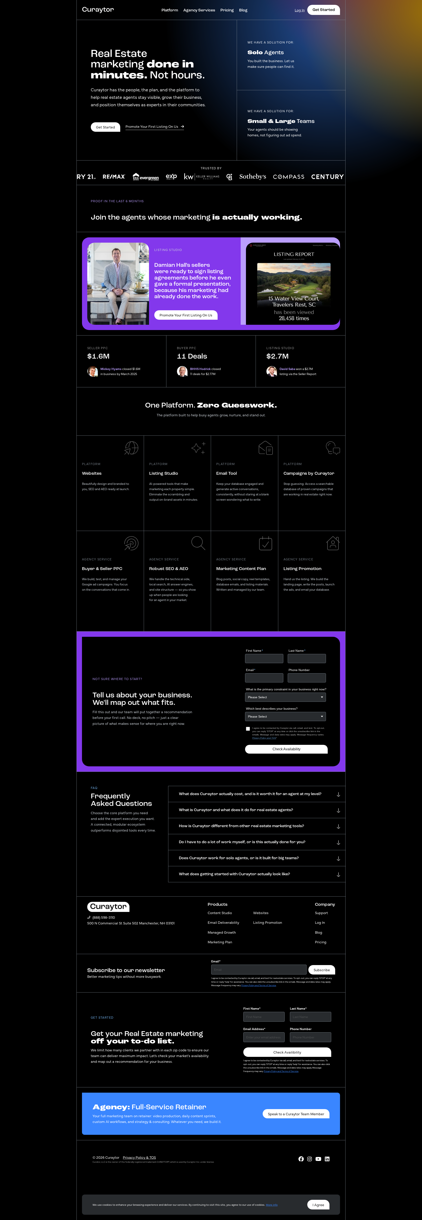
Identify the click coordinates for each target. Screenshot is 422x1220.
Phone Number (300, 1029)
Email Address (254, 1029)
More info (272, 1204)
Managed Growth (222, 932)
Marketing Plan (220, 941)
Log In (300, 9)
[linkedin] (327, 1158)
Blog (243, 10)
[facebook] (301, 1158)
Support (321, 912)
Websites (261, 912)
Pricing (227, 10)
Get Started (324, 9)
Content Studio (220, 912)
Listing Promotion (267, 922)
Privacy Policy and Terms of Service (258, 985)
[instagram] (309, 1158)
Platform (170, 10)
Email (215, 961)
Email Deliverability (223, 922)
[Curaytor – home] (98, 9)
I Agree (318, 1204)
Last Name (298, 1008)
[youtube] (318, 1158)
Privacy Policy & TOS (139, 1157)
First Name (251, 1008)
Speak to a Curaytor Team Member (296, 1113)
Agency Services (199, 10)
